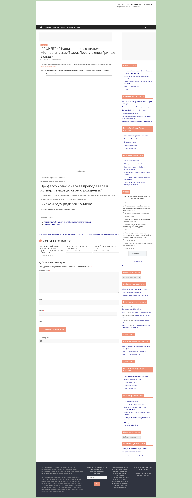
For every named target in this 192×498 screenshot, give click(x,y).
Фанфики (71, 27)
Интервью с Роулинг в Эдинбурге (77, 247)
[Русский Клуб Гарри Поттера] (54, 4)
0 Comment (57, 59)
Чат (78, 27)
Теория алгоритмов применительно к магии (137, 121)
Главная (48, 27)
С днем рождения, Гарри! (52, 224)
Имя (41, 299)
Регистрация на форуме (132, 86)
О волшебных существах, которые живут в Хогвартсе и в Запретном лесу (68, 221)
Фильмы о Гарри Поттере (133, 139)
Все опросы (126, 266)
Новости (44, 45)
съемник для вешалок (48, 66)
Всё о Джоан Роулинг (131, 161)
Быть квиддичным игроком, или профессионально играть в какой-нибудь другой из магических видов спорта (137, 235)
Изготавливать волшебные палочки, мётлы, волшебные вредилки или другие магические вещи (136, 208)
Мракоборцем (129, 216)
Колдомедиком (130, 240)
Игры (63, 27)
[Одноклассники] (146, 7)
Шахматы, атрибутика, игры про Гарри (135, 295)
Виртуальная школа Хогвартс (132, 292)
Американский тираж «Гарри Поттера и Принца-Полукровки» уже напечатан (51, 249)
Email (41, 311)
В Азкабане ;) (129, 248)
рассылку (97, 473)
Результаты (138, 262)
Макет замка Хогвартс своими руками (57, 234)
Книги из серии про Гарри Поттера (136, 136)
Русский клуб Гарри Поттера (145, 468)
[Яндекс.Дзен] (151, 7)
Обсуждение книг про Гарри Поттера (134, 289)
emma (124, 326)
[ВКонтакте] (143, 7)
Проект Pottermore (130, 145)
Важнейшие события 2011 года (106, 247)
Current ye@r (44, 337)
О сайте (126, 90)
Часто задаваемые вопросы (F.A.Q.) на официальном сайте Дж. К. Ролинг (67, 223)
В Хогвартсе (129, 203)
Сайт (40, 321)
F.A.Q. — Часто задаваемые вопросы (134, 352)
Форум (56, 27)
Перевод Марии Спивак (130, 113)
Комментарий (44, 270)
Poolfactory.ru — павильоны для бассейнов (98, 234)
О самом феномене (130, 142)
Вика (123, 312)
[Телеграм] (149, 7)
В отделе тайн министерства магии (137, 213)
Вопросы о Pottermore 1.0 (131, 355)
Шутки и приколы (130, 148)
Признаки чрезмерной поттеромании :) (135, 107)
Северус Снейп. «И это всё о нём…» (134, 110)
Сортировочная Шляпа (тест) (132, 309)
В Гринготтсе (129, 230)
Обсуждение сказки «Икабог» (134, 164)
